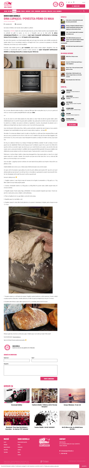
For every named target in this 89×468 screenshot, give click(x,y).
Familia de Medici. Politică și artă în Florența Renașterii (44, 406)
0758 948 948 (64, 453)
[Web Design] (44, 461)
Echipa (19, 444)
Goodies (19, 449)
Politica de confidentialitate (15, 461)
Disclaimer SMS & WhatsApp (20, 463)
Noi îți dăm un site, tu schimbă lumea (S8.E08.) (72, 428)
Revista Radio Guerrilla (12, 15)
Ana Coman (68, 113)
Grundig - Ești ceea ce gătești (9, 21)
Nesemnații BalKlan (16, 405)
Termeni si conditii (7, 461)
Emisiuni (5, 444)
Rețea (19, 452)
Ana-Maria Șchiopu (70, 118)
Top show (6, 452)
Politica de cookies (23, 461)
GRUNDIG (12, 31)
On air (5, 442)
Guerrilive (6, 449)
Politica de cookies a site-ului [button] (51, 466)
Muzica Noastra (7, 447)
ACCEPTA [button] (84, 466)
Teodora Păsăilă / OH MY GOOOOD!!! (44, 427)
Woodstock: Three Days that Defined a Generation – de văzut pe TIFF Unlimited (16, 428)
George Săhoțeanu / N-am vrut (72, 405)
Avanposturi (20, 447)
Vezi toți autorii (72, 124)
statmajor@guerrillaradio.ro (67, 451)
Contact (83, 2)
